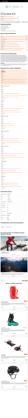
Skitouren (8, 219)
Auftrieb (2, 17)
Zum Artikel (13, 254)
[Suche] (25, 1)
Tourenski (8, 215)
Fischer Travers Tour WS (5, 328)
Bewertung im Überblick (4, 25)
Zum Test (2, 98)
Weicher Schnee (3, 40)
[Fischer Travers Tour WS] (14, 319)
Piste (2, 35)
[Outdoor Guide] (4, 1)
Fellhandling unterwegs (5, 252)
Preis (1, 306)
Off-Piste (2, 37)
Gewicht (2, 49)
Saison (14, 306)
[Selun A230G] (14, 345)
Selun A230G (3, 355)
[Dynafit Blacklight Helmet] (14, 372)
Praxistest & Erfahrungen (4, 26)
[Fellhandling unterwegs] (14, 243)
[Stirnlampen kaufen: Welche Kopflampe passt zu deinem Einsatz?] (14, 264)
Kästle (8, 217)
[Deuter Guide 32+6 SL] (14, 292)
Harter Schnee (3, 42)
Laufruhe (2, 19)
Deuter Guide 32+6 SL (4, 302)
